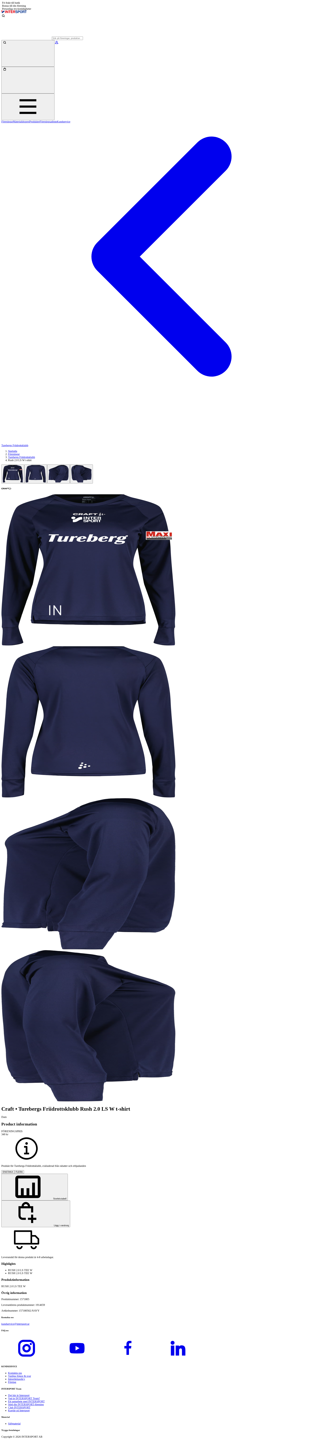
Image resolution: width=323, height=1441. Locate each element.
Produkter (34, 121)
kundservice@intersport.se (15, 1323)
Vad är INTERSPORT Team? (24, 1398)
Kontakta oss (15, 1373)
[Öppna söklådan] (28, 53)
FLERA (19, 1172)
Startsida (12, 451)
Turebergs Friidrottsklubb (21, 457)
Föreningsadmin (48, 121)
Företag (12, 1382)
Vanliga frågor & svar (19, 1376)
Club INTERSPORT (19, 1407)
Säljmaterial (14, 1423)
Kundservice (63, 121)
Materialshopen (21, 121)
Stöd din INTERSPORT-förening (26, 1404)
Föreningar (7, 121)
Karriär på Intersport (19, 1410)
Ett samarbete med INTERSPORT (26, 1401)
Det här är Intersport (18, 1395)
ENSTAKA (8, 1172)
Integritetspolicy (16, 1379)
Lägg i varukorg (61, 1225)
